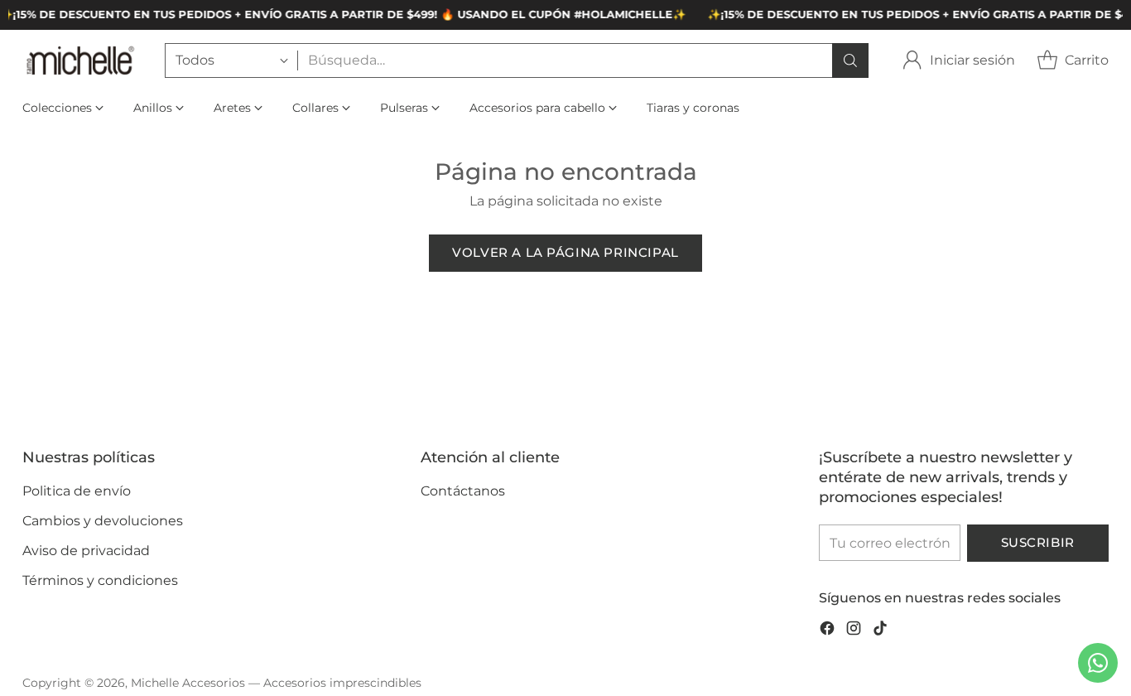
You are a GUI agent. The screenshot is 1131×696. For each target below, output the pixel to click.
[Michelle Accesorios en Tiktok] (880, 631)
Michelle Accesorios (188, 682)
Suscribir (1038, 542)
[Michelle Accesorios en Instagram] (854, 631)
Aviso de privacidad (86, 550)
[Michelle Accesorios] (80, 60)
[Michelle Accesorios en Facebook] (827, 631)
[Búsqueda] (850, 60)
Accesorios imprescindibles (342, 682)
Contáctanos (463, 491)
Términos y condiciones (100, 580)
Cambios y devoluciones (102, 521)
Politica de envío (76, 491)
